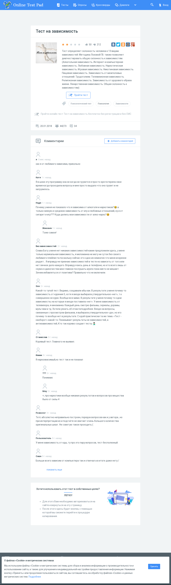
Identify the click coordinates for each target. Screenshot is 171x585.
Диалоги (124, 5)
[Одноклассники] (123, 45)
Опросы (82, 5)
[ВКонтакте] (113, 45)
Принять (154, 566)
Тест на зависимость (57, 31)
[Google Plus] (133, 45)
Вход (165, 5)
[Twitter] (118, 45)
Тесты (64, 5)
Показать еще (54, 469)
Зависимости (122, 104)
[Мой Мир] (128, 45)
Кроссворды (103, 5)
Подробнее (35, 576)
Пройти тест (81, 95)
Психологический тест (81, 104)
